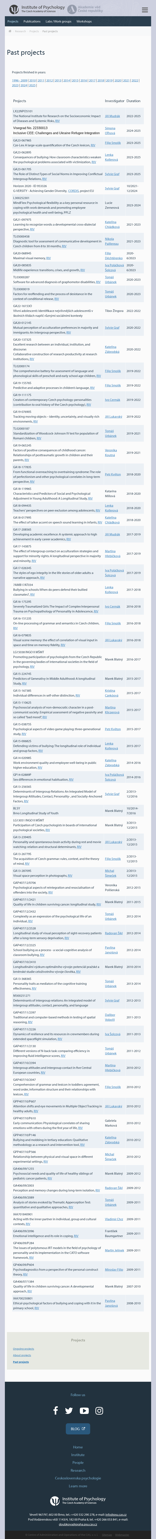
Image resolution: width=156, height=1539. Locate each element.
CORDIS (73, 191)
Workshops (84, 21)
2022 (135, 80)
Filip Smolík (113, 143)
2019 (109, 80)
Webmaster (122, 1535)
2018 (101, 80)
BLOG (75, 1428)
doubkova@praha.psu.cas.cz (78, 1524)
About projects (22, 1355)
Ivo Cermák (112, 400)
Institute (78, 1454)
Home (78, 1447)
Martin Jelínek (114, 1250)
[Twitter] (69, 1410)
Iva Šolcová (112, 1034)
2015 (75, 80)
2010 (32, 80)
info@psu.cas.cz (116, 1514)
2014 (66, 80)
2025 (32, 85)
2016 (83, 80)
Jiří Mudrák (112, 116)
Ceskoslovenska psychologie (78, 1478)
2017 (92, 80)
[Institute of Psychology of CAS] (35, 13)
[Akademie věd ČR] (85, 13)
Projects (13, 21)
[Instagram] (99, 1410)
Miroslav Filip (114, 1269)
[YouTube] (84, 1410)
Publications (32, 21)
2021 (126, 80)
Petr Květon (113, 474)
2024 (24, 85)
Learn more (78, 1485)
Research (20, 31)
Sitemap (107, 1535)
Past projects (50, 31)
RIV (57, 121)
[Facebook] (55, 1410)
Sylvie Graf (112, 174)
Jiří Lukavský (113, 416)
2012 (49, 80)
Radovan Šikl (114, 933)
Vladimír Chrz (114, 1219)
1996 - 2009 (19, 80)
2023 (15, 85)
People (78, 1462)
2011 (41, 80)
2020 (118, 80)
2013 (58, 80)
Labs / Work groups (58, 21)
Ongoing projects (23, 1349)
